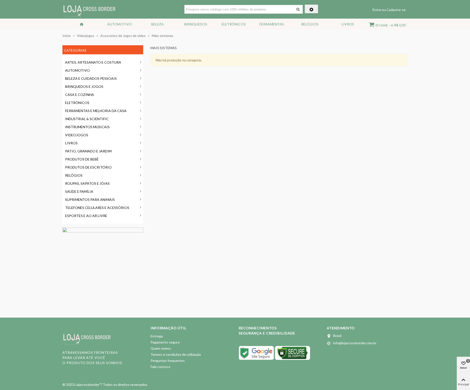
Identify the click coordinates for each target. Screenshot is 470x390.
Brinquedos (195, 24)
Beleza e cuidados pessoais (91, 78)
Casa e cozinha (79, 94)
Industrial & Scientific (87, 119)
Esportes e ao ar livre (86, 216)
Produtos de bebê (82, 159)
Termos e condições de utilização (176, 354)
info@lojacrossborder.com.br (354, 343)
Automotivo (119, 24)
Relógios (309, 24)
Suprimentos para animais (90, 199)
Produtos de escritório (88, 167)
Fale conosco (160, 367)
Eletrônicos (234, 24)
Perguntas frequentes (168, 360)
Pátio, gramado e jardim (88, 151)
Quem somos (161, 348)
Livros (347, 24)
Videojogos (76, 135)
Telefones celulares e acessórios (97, 208)
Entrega (157, 336)
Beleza (157, 24)
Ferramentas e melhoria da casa (96, 111)
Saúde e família (79, 191)
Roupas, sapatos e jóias (87, 183)
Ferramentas (271, 24)
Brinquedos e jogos (84, 86)
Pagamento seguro (165, 342)
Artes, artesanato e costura (93, 62)
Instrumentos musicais (87, 127)
